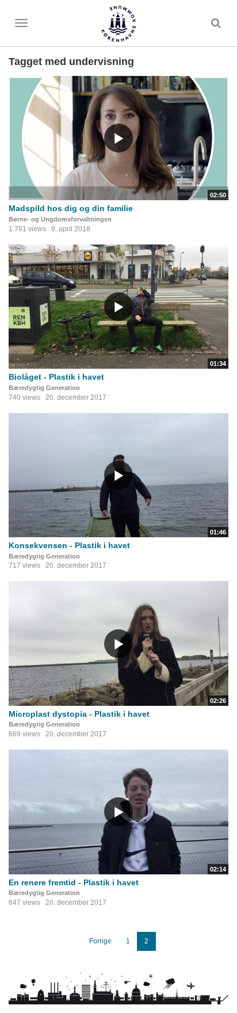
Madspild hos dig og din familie (71, 208)
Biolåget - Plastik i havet (56, 376)
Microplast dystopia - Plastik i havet (79, 713)
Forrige (100, 941)
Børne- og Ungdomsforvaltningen (60, 219)
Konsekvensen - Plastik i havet (69, 545)
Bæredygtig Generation (44, 387)
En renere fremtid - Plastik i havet (74, 882)
